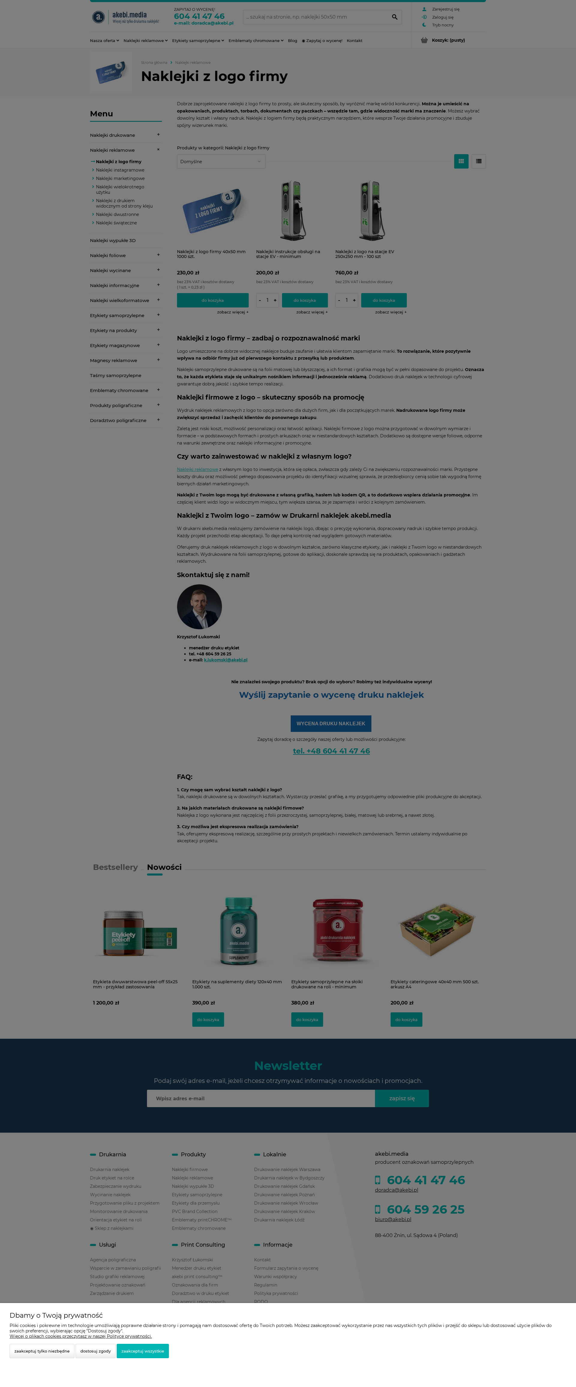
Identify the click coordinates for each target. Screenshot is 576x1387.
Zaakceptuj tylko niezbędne (42, 1351)
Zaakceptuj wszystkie (143, 1351)
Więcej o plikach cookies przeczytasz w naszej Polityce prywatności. (81, 1336)
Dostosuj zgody (95, 1351)
